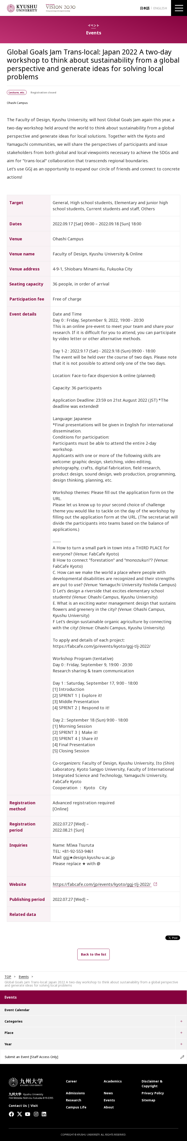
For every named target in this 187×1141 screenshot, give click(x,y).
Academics (113, 1081)
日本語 (145, 8)
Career (71, 1081)
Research (73, 1100)
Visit (34, 1105)
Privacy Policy (153, 1093)
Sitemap (148, 1100)
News (108, 1093)
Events (24, 976)
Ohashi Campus (17, 103)
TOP (8, 976)
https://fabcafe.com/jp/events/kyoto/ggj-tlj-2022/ (102, 884)
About (109, 1107)
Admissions (75, 1093)
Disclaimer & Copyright (152, 1083)
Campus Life (76, 1107)
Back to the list (93, 954)
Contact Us (18, 1105)
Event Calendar (17, 1010)
